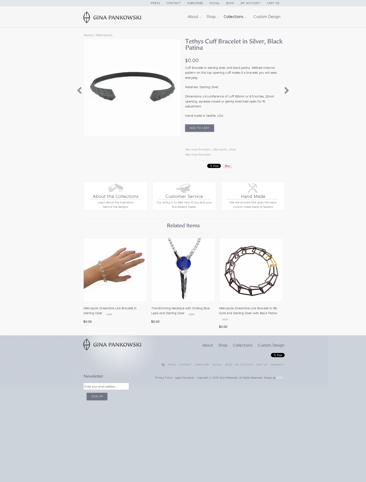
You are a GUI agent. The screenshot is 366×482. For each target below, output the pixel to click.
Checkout (277, 364)
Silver (232, 149)
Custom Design (267, 16)
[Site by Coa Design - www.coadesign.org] (280, 377)
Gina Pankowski (228, 377)
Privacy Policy (164, 377)
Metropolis (104, 35)
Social (214, 3)
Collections (234, 16)
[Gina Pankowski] (117, 18)
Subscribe (195, 3)
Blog (230, 3)
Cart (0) (273, 3)
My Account (251, 3)
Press (155, 3)
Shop (212, 16)
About (193, 16)
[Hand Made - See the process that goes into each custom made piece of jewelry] (253, 209)
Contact (173, 3)
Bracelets (205, 149)
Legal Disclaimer (184, 377)
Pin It (227, 166)
